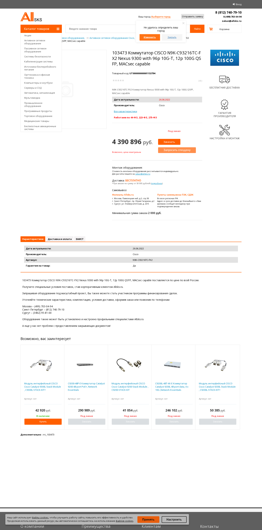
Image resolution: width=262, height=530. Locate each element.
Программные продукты (38, 111)
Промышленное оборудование (33, 104)
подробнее (156, 183)
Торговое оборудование (38, 116)
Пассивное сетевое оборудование (35, 50)
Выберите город (160, 16)
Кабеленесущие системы (38, 61)
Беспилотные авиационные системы (40, 128)
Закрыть (172, 37)
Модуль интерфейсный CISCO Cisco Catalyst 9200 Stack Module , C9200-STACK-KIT (130, 386)
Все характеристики (125, 111)
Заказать (169, 142)
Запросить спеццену (177, 150)
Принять (148, 519)
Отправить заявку (192, 16)
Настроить (174, 519)
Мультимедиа (32, 97)
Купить (43, 421)
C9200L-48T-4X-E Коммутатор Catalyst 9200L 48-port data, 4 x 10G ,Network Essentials (171, 386)
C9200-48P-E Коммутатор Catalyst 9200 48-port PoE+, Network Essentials (86, 386)
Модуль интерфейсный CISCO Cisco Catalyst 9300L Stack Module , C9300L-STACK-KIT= (42, 386)
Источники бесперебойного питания (40, 68)
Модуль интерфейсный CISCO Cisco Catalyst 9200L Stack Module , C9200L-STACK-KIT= (217, 386)
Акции (27, 35)
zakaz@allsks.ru (232, 21)
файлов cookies (124, 520)
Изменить (150, 37)
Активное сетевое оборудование (34, 42)
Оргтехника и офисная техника (37, 76)
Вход (239, 4)
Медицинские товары (36, 121)
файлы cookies (40, 517)
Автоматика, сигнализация (39, 92)
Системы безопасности (37, 56)
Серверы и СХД (33, 87)
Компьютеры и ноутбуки (38, 82)
